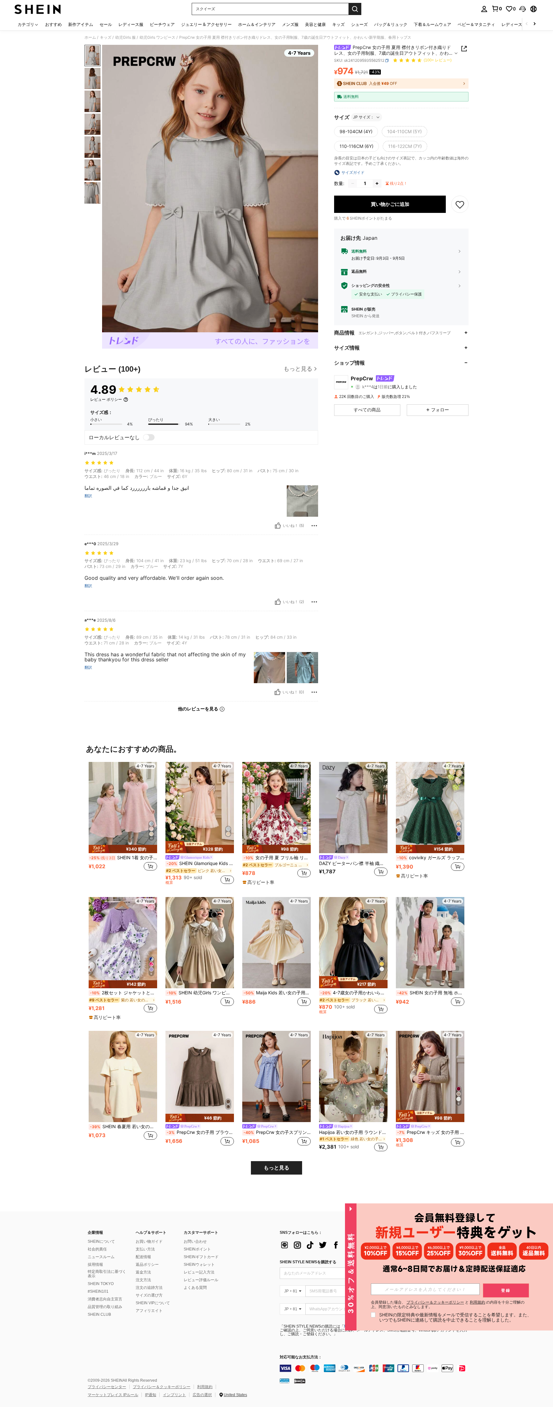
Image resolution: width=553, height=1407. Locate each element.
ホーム (90, 37)
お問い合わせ (195, 1241)
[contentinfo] (376, 1368)
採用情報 (95, 1264)
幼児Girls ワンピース (157, 37)
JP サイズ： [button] (363, 117)
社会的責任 (97, 1249)
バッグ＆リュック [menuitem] (390, 24)
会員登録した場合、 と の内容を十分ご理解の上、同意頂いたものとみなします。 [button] (448, 1304)
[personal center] (484, 9)
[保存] (460, 204)
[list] (331, 1245)
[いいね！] (278, 526)
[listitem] (123, 823)
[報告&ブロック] (314, 526)
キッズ (105, 37)
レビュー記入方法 (199, 1272)
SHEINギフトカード (201, 1257)
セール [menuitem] (106, 24)
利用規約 (204, 1387)
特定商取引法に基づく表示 (107, 1273)
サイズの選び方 (149, 1295)
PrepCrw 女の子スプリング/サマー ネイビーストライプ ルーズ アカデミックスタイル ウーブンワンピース (277, 1132)
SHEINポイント (197, 1249)
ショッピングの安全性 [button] (370, 285)
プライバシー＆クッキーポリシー (161, 1387)
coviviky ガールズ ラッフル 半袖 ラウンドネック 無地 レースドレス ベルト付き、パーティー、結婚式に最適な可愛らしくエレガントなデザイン (430, 857)
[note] (123, 849)
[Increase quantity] (377, 183)
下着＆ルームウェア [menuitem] (432, 24)
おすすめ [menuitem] (53, 24)
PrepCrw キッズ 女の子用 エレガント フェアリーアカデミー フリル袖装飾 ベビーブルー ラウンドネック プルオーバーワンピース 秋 (430, 1132)
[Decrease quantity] (353, 183)
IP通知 (150, 1395)
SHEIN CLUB (99, 1314)
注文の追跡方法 (149, 1287)
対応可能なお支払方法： (301, 1357)
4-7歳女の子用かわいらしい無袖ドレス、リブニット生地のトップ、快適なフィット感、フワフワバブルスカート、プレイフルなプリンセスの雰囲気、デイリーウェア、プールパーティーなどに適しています (354, 992)
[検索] (355, 9)
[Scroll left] (527, 24)
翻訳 (88, 496)
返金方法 (143, 1272)
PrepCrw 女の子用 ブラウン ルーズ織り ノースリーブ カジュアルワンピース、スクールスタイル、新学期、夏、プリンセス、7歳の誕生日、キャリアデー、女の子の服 (200, 1132)
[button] (522, 9)
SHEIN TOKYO (101, 1284)
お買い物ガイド (149, 1241)
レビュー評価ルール (201, 1280)
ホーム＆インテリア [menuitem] (257, 24)
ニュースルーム (101, 1257)
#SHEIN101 (98, 1291)
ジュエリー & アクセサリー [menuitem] (206, 24)
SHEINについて (101, 1241)
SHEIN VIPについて (153, 1303)
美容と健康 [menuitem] (315, 24)
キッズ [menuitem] (338, 24)
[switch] (149, 437)
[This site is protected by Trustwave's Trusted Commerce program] (284, 1381)
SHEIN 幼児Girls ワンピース (200, 992)
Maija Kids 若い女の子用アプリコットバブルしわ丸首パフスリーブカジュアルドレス (277, 992)
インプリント (174, 1395)
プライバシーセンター (107, 1387)
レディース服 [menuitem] (130, 24)
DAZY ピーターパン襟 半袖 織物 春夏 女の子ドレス (353, 863)
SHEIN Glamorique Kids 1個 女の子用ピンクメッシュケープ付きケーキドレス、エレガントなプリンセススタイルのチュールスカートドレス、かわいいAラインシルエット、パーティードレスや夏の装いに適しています (200, 863)
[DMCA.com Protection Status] (299, 1381)
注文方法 (143, 1280)
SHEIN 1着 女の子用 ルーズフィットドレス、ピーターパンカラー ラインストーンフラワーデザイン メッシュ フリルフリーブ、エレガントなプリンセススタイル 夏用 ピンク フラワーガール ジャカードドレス (123, 857)
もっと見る (276, 1167)
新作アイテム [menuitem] (80, 24)
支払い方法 (145, 1249)
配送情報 (143, 1257)
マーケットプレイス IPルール (113, 1395)
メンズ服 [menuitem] (290, 24)
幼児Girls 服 (125, 37)
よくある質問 (195, 1287)
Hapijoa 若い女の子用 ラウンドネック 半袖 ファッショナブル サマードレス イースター (353, 1132)
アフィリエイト (149, 1310)
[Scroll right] (534, 24)
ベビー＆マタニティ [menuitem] (476, 24)
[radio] (356, 131)
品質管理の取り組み (105, 1307)
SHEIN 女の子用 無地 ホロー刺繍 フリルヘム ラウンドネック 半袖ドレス (430, 992)
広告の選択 (202, 1395)
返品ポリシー (147, 1264)
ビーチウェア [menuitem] (162, 24)
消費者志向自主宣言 (105, 1299)
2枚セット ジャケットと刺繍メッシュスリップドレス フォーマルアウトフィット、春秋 (123, 992)
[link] (496, 8)
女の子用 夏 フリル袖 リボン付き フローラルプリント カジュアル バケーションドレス (277, 857)
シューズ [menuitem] (359, 24)
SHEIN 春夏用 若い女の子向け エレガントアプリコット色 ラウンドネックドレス (123, 1126)
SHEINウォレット (199, 1264)
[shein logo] (37, 9)
